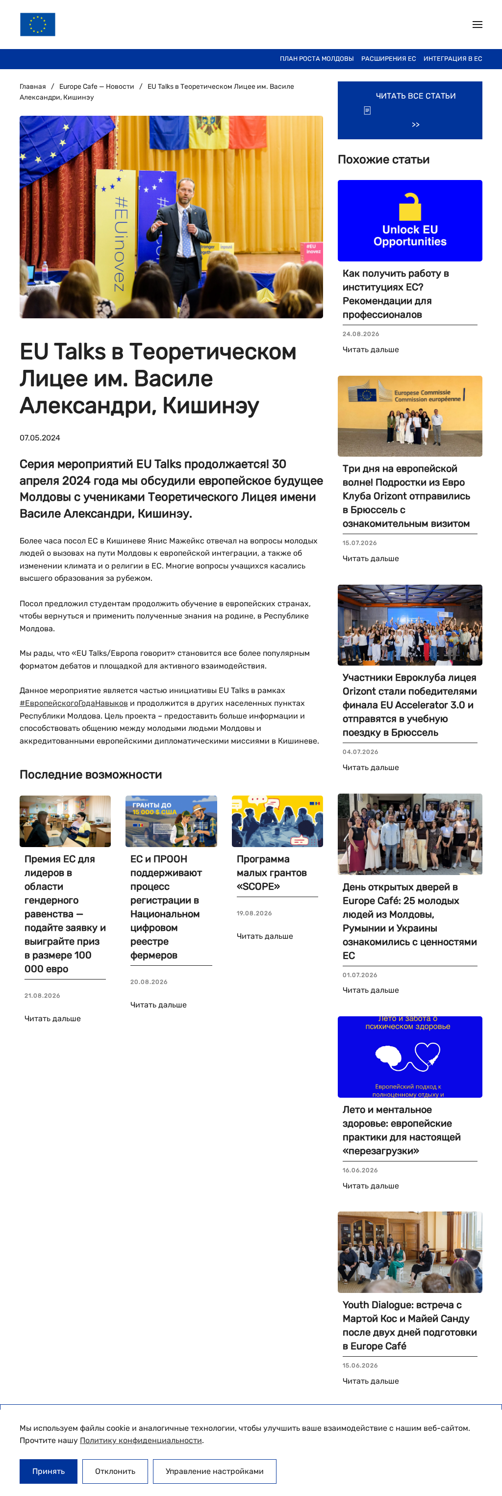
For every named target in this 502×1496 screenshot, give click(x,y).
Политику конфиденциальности (141, 1440)
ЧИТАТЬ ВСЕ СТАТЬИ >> (416, 110)
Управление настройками (215, 1471)
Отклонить (115, 1471)
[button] (477, 24)
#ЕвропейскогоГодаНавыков (74, 703)
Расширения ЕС (388, 58)
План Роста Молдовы (317, 58)
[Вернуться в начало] (38, 24)
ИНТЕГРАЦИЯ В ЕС (453, 58)
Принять (48, 1471)
